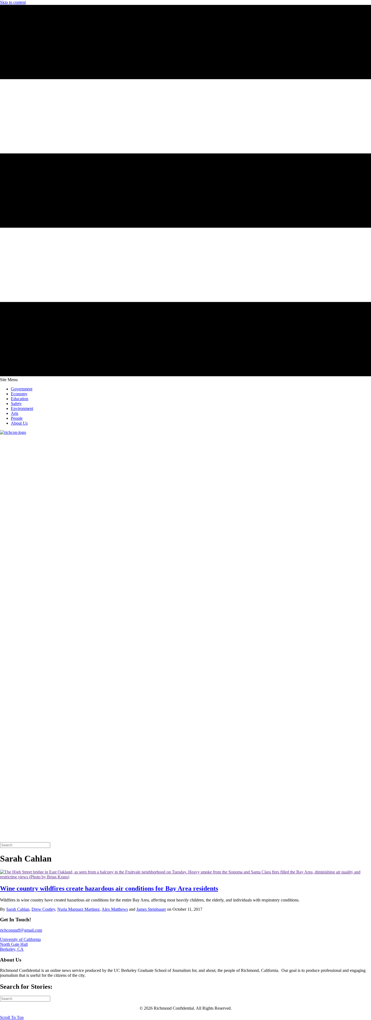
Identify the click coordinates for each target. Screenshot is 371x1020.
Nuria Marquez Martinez (78, 909)
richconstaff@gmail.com (21, 930)
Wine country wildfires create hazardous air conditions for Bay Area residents (109, 888)
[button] (12, 1017)
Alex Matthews (115, 909)
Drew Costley (43, 909)
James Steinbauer (151, 909)
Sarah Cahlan (17, 909)
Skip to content (13, 2)
